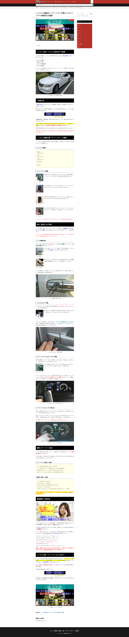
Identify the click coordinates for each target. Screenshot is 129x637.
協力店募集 (80, 44)
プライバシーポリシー (67, 1)
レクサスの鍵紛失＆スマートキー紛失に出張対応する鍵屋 (52, 612)
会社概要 (73, 1)
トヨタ (79, 33)
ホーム (52, 1)
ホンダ (79, 35)
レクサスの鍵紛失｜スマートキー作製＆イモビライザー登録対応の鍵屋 (70, 7)
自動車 (54, 7)
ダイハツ (79, 30)
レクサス (57, 7)
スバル (79, 27)
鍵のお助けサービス (67, 633)
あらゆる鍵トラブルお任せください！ (45, 7)
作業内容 (55, 1)
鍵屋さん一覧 (60, 1)
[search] (92, 5)
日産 (79, 46)
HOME (38, 7)
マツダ (79, 38)
